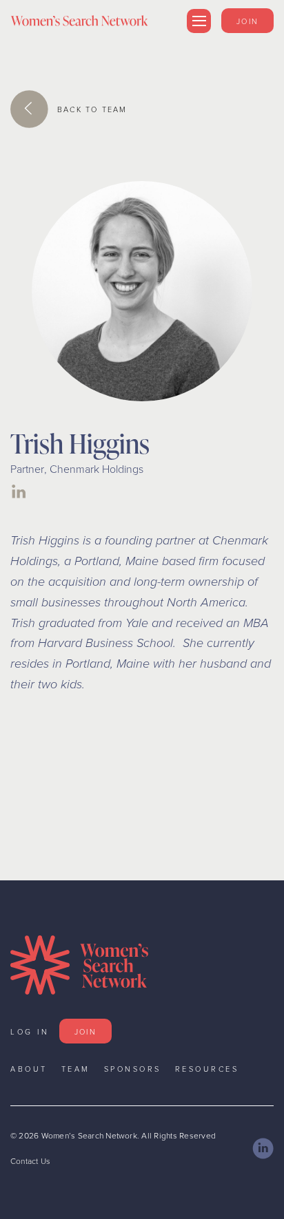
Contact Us (30, 1161)
